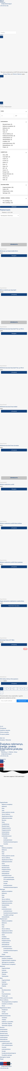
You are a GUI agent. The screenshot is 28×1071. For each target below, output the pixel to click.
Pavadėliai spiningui (8, 915)
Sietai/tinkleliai (5, 905)
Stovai (3, 1005)
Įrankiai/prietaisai (7, 840)
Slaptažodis (4, 45)
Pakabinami (5, 1009)
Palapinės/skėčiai (6, 828)
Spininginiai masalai (5, 1057)
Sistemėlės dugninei (7, 1023)
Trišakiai (4, 1019)
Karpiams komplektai (7, 958)
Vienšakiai (4, 1017)
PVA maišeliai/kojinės (8, 879)
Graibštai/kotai (5, 824)
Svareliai (5, 844)
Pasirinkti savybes (14, 605)
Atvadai (5, 838)
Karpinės (4, 970)
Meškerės (4, 806)
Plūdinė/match (3, 919)
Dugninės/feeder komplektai (9, 960)
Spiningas (2, 889)
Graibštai (4, 936)
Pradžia (2, 106)
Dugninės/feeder (6, 968)
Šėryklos (4, 820)
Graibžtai (4, 907)
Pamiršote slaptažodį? (7, 60)
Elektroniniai (5, 1013)
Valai (3, 810)
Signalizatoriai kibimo (7, 816)
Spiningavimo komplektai (8, 962)
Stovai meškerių (6, 814)
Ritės (3, 808)
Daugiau (14, 255)
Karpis (1, 846)
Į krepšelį (14, 294)
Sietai (3, 822)
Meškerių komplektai (7, 804)
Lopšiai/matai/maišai (8, 877)
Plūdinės (4, 974)
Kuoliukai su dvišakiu (7, 1003)
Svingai (4, 1011)
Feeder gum (5, 996)
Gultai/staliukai (5, 832)
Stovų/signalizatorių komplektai (10, 1001)
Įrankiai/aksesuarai (6, 836)
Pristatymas (2, 2)
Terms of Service (17, 74)
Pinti (3, 992)
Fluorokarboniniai (6, 994)
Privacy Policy (6, 74)
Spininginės (5, 972)
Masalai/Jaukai (5, 826)
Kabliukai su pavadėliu (7, 1021)
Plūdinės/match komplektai (8, 964)
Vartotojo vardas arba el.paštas (9, 39)
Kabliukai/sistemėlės (7, 818)
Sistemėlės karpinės (7, 1025)
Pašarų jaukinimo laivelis (8, 812)
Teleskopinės (5, 976)
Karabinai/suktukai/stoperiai (10, 842)
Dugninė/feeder (4, 802)
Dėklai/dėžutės (5, 834)
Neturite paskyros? (6, 62)
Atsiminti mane (6, 52)
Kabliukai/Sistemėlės (5, 1015)
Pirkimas (2, 1)
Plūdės (3, 954)
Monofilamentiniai (6, 990)
